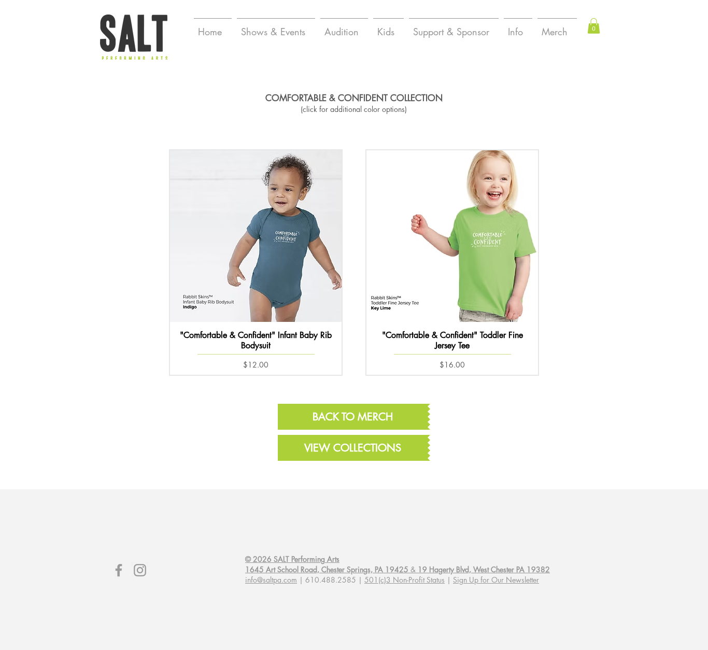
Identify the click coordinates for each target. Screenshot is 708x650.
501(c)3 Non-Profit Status (404, 580)
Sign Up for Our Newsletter (496, 580)
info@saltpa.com (271, 580)
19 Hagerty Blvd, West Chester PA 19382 (484, 569)
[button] (593, 26)
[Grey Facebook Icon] (118, 570)
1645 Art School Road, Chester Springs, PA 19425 (326, 569)
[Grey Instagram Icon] (140, 570)
